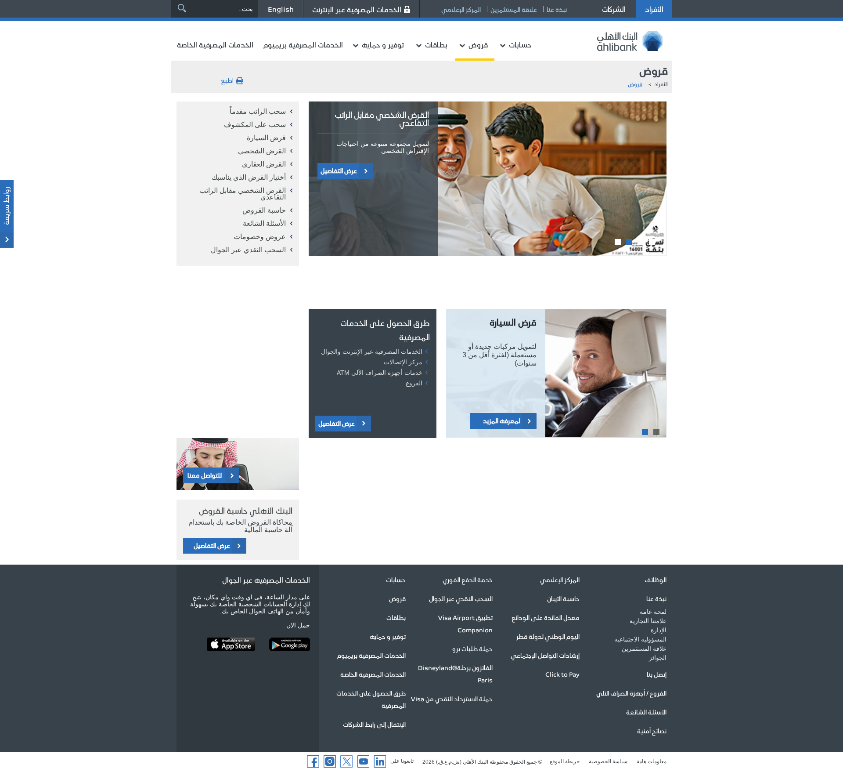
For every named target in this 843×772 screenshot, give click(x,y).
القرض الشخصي (262, 151)
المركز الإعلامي (461, 9)
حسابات (520, 44)
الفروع (414, 383)
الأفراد (654, 9)
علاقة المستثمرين (513, 9)
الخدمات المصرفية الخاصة (215, 44)
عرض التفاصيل (339, 170)
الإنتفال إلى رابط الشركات (374, 724)
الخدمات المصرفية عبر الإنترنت (356, 9)
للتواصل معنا (204, 475)
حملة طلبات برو (472, 648)
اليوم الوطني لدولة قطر (548, 636)
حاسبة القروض (264, 210)
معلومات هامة (651, 761)
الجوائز (657, 657)
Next (315, 269)
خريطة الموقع (565, 761)
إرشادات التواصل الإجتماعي (545, 655)
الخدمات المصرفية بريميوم (303, 44)
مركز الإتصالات (403, 362)
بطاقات (436, 44)
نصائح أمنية (651, 730)
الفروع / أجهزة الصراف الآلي (631, 693)
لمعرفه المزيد (501, 420)
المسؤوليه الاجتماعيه (640, 639)
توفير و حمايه (383, 44)
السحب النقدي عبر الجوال (248, 249)
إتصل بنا (656, 674)
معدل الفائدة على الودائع (546, 617)
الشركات (614, 9)
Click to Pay (562, 674)
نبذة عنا (557, 9)
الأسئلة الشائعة (264, 223)
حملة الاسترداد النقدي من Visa (452, 698)
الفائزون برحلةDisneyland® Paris (455, 673)
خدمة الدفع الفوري (468, 579)
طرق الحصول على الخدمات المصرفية (385, 329)
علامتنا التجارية (648, 620)
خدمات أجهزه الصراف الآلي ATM (379, 372)
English (281, 9)
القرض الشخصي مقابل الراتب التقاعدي (242, 193)
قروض (478, 44)
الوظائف (655, 579)
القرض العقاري (264, 164)
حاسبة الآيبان (563, 598)
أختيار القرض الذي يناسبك (249, 177)
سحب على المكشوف (255, 124)
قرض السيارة (266, 137)
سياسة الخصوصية (608, 761)
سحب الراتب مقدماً (258, 111)
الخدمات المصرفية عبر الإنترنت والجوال (371, 351)
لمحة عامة (653, 611)
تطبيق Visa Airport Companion (465, 623)
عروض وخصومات (260, 236)
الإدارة (658, 630)
